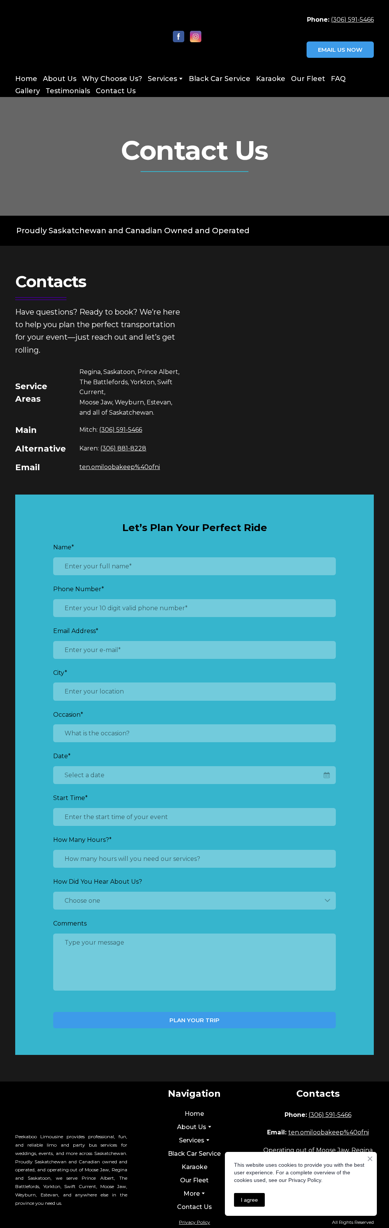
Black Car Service (219, 79)
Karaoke (270, 79)
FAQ (338, 79)
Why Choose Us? (112, 79)
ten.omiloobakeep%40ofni (119, 467)
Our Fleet (308, 79)
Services (162, 79)
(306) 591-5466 (352, 19)
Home (26, 79)
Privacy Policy (194, 1222)
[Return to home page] (55, 36)
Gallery (27, 91)
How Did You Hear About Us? (97, 881)
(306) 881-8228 (123, 448)
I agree (249, 1200)
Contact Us (116, 91)
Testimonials (68, 91)
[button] (178, 36)
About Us (59, 79)
